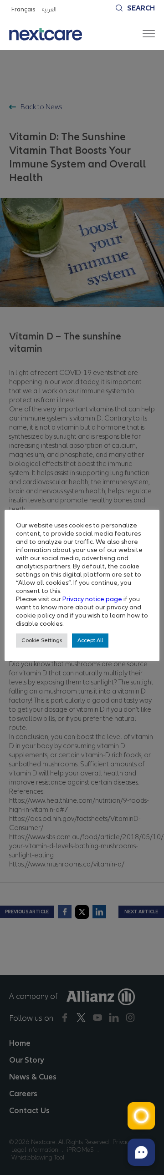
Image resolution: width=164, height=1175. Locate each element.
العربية (48, 9)
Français (23, 9)
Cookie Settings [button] (41, 640)
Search (141, 8)
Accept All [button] (90, 640)
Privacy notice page (92, 599)
